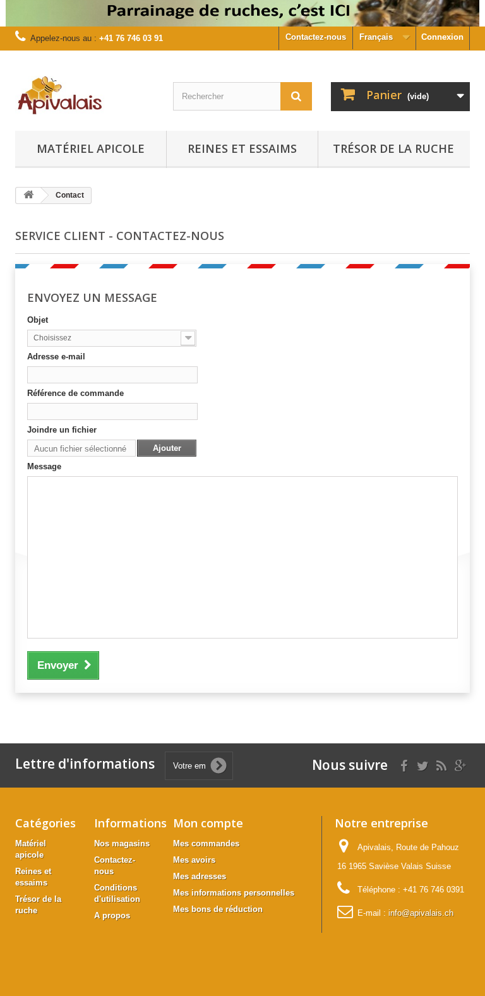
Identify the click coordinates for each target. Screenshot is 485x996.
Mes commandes (206, 843)
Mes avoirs (194, 860)
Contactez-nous (315, 37)
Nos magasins (122, 843)
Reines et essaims (242, 148)
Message (44, 466)
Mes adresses (199, 876)
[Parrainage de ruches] (242, 13)
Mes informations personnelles (233, 892)
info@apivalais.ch (420, 913)
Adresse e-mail (56, 356)
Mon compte (208, 823)
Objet (37, 320)
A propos (112, 915)
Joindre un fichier (62, 430)
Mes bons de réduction (218, 909)
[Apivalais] (84, 95)
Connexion (442, 37)
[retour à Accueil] (28, 195)
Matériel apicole (91, 148)
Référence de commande (75, 393)
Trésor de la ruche (393, 148)
